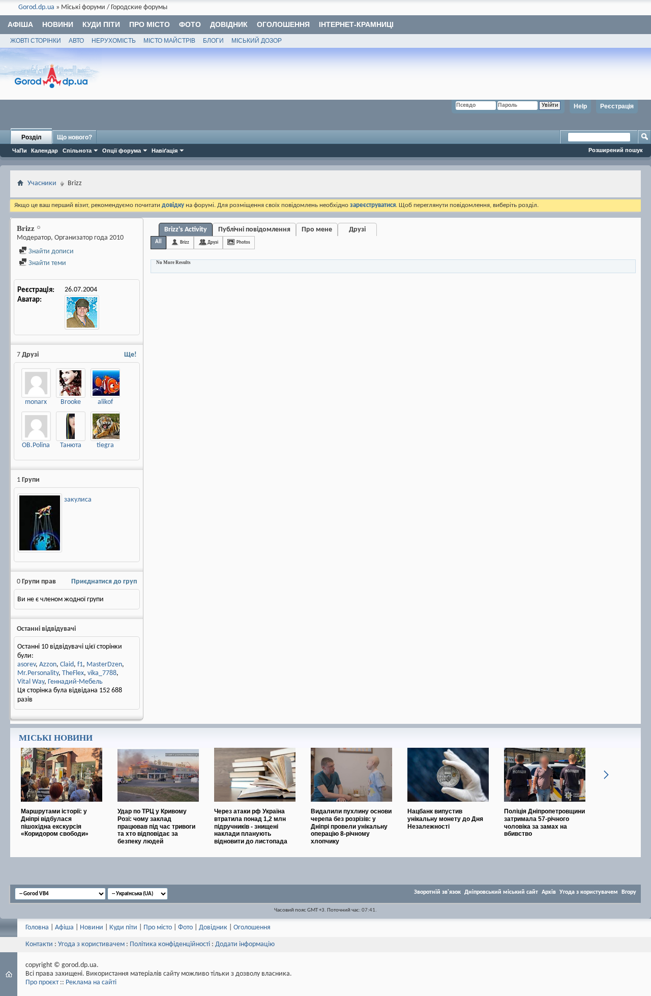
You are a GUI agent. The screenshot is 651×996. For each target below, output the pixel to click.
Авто (76, 40)
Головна (37, 927)
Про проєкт (41, 982)
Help (580, 106)
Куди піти (101, 24)
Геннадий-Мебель (75, 682)
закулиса (78, 500)
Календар (44, 151)
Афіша (20, 24)
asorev (26, 664)
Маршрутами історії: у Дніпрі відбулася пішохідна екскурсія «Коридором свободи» (54, 822)
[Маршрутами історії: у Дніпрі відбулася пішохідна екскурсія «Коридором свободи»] (61, 805)
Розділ (31, 137)
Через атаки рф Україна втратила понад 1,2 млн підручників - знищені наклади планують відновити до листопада (250, 826)
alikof (105, 402)
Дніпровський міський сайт (501, 892)
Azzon (47, 664)
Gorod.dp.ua (36, 7)
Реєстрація (617, 106)
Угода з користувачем (588, 892)
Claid (67, 664)
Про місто (149, 24)
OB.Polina (36, 445)
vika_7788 (101, 673)
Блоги (213, 40)
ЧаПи (19, 151)
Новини (57, 24)
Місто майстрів (169, 40)
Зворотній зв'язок (437, 892)
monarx (36, 402)
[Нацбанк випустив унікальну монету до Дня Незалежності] (448, 805)
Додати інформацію (245, 944)
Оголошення (283, 24)
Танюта (70, 445)
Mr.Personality (37, 673)
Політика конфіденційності (170, 944)
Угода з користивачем (91, 944)
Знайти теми (46, 263)
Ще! (130, 355)
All (158, 242)
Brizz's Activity (185, 229)
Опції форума (121, 151)
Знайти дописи (50, 251)
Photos (243, 242)
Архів (549, 892)
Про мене (317, 229)
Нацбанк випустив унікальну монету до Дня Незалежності (445, 819)
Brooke (71, 402)
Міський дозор (256, 40)
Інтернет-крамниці (356, 24)
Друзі (357, 229)
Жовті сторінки (35, 40)
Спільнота (77, 151)
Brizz (184, 242)
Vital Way (30, 682)
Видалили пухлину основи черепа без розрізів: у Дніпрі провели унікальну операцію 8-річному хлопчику (351, 826)
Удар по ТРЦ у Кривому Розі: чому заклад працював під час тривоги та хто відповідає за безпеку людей (156, 826)
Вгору (629, 892)
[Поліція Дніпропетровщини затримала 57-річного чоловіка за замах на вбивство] (544, 805)
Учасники (41, 183)
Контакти (39, 944)
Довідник (229, 24)
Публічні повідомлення (254, 229)
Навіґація (164, 151)
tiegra (105, 445)
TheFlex (73, 673)
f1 (80, 664)
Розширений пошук (615, 150)
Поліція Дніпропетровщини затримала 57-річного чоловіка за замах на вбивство (544, 822)
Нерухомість (114, 40)
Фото (190, 24)
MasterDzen (104, 664)
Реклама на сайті (91, 982)
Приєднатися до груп (104, 581)
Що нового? (74, 137)
